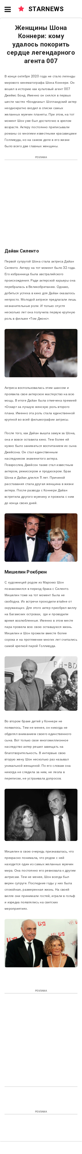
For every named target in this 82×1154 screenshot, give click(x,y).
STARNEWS (45, 9)
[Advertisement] (41, 206)
